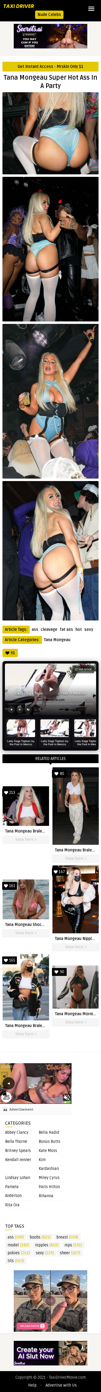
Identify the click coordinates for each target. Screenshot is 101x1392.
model (18, 1245)
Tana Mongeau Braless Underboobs (37, 831)
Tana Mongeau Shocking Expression (38, 924)
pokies (19, 1253)
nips (73, 1245)
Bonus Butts (49, 1141)
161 (12, 885)
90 (62, 971)
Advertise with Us (61, 1385)
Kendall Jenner (18, 1159)
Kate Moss (48, 1150)
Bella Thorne (16, 1141)
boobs (40, 1237)
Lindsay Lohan (17, 1177)
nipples (47, 1245)
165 (12, 960)
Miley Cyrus (49, 1177)
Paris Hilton (49, 1186)
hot (79, 629)
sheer (70, 1253)
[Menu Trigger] (91, 8)
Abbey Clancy (16, 1132)
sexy (88, 629)
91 (13, 653)
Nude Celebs (49, 14)
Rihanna (46, 1196)
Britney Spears (18, 1150)
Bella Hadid (49, 1132)
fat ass (66, 629)
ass (35, 629)
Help (32, 1385)
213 (12, 792)
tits (16, 1260)
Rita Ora (12, 1205)
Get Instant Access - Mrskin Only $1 (50, 66)
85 (62, 773)
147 (62, 871)
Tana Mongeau (57, 639)
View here (25, 839)
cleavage (49, 629)
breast (67, 1237)
